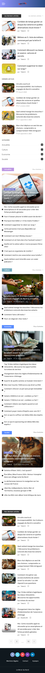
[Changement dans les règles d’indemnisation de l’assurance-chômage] (9, 613)
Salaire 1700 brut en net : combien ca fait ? (21, 400)
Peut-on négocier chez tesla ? (16, 318)
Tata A (23, 31)
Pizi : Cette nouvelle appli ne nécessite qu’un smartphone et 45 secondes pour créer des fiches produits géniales (21, 209)
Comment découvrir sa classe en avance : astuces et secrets (30, 53)
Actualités (6, 145)
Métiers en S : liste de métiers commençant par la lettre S (30, 39)
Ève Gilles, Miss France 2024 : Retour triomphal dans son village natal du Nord (22, 475)
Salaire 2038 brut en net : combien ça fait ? (21, 396)
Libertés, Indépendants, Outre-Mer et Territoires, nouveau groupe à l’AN (19, 489)
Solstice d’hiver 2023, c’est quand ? (18, 470)
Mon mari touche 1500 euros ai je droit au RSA (22, 385)
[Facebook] (12, 654)
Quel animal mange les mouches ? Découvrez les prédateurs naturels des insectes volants (29, 114)
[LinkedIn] (32, 654)
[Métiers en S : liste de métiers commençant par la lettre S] (9, 40)
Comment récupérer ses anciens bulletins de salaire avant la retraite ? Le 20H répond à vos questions (22, 352)
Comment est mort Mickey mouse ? (18, 236)
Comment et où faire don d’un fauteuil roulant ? (23, 240)
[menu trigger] (4, 3)
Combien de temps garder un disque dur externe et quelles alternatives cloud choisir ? (30, 24)
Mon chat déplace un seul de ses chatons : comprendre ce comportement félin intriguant (29, 128)
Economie (6, 154)
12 (28, 641)
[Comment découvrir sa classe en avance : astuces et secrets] (9, 54)
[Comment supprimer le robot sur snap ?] (9, 69)
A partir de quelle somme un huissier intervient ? (23, 380)
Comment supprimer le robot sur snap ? (20, 224)
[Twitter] (17, 654)
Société (5, 159)
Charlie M (24, 618)
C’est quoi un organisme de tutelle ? (18, 251)
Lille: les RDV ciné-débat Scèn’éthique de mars (22, 495)
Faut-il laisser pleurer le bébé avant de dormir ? (23, 216)
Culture (5, 150)
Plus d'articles (36, 169)
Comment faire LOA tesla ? (14, 314)
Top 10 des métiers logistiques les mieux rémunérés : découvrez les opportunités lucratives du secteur (20, 367)
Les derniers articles (11, 16)
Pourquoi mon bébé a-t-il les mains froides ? (21, 220)
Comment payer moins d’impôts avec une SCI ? (22, 411)
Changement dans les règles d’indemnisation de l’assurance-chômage (30, 612)
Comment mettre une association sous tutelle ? (23, 255)
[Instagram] (27, 654)
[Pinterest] (22, 654)
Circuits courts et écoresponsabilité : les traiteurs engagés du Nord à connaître (29, 86)
